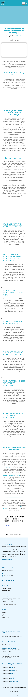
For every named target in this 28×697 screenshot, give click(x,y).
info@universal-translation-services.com (13, 573)
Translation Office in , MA (8, 667)
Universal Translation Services (11, 476)
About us (4, 612)
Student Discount (6, 617)
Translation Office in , (10, 681)
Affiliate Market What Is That (15, 534)
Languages (4, 587)
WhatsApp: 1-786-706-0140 (10, 577)
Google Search (7, 467)
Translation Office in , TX (8, 673)
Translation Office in (8, 678)
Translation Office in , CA (9, 670)
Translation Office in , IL (8, 668)
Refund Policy (21, 695)
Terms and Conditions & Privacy (11, 695)
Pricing (3, 615)
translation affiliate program (13, 507)
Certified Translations (6, 590)
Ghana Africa (5, 604)
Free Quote (4, 611)
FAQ (3, 614)
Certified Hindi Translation (7, 603)
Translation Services (6, 588)
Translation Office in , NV (9, 677)
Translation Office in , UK (8, 682)
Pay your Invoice (14, 691)
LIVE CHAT (8, 525)
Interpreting (4, 591)
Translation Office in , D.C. (10, 679)
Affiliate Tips (19, 36)
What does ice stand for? (7, 598)
